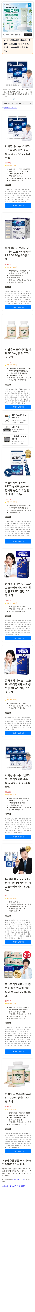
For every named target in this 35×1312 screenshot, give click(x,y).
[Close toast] (2, 2)
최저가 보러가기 (18, 205)
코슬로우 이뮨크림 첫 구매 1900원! (14, 1186)
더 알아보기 (28, 35)
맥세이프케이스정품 (19, 1179)
